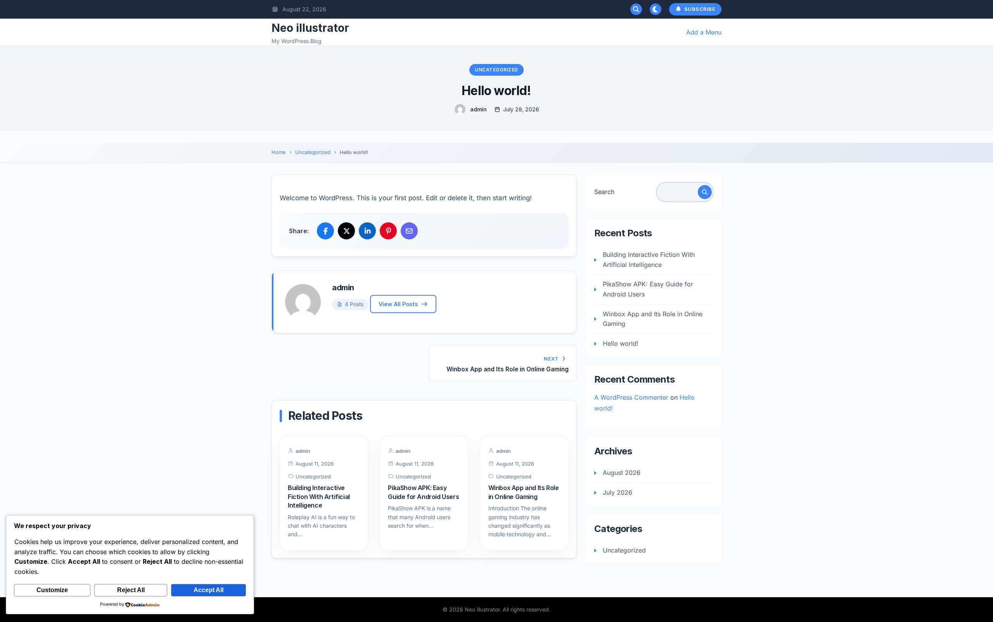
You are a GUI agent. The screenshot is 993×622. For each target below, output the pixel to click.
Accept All (208, 590)
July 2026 (617, 492)
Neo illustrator (310, 28)
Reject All (131, 590)
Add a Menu (703, 32)
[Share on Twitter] (346, 230)
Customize (52, 590)
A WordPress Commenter (631, 397)
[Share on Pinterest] (388, 230)
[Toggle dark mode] (655, 9)
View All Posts (398, 304)
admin (478, 109)
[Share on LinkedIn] (367, 230)
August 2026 (621, 472)
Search (604, 192)
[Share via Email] (409, 230)
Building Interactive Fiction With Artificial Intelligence (319, 496)
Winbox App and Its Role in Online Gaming (652, 319)
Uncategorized (496, 70)
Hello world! (620, 343)
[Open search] (636, 9)
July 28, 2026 (521, 109)
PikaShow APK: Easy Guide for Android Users (648, 289)
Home (279, 152)
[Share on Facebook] (325, 230)
